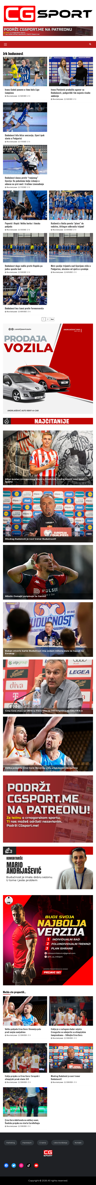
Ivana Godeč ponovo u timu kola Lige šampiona (22, 91)
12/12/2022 (23, 230)
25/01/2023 (23, 96)
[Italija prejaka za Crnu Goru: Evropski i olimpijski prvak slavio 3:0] (25, 1058)
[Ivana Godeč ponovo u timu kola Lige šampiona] (25, 71)
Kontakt (78, 1143)
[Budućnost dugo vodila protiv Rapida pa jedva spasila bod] (25, 247)
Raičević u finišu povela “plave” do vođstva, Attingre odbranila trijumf (67, 225)
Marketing (10, 1143)
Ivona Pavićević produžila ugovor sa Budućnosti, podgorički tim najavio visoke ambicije (70, 93)
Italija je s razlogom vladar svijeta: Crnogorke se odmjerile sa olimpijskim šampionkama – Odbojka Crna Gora (68, 1032)
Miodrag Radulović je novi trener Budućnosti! (65, 1077)
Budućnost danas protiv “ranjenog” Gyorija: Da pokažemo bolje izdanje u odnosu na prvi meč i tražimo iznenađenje (24, 181)
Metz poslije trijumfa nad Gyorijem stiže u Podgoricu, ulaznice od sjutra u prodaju (71, 267)
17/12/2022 (23, 142)
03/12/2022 (69, 230)
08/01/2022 (23, 312)
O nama (42, 1143)
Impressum (27, 1143)
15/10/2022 (23, 272)
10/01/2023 (69, 99)
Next (52, 319)
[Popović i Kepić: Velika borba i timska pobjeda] (25, 205)
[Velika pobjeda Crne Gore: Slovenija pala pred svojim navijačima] (25, 1011)
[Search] (90, 44)
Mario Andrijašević (12, 96)
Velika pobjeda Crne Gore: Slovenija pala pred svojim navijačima (23, 1030)
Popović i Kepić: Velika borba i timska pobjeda (22, 225)
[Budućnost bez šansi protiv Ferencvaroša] (25, 290)
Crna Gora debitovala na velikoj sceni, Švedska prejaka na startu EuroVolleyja (22, 1121)
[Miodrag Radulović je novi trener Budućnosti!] (71, 1058)
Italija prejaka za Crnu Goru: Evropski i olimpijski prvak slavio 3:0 (22, 1077)
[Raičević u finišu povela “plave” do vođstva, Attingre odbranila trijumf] (71, 205)
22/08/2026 (23, 1035)
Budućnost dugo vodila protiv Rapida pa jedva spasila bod (23, 267)
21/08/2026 (23, 1126)
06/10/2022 (69, 272)
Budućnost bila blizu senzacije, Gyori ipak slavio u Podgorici (24, 137)
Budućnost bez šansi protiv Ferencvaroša (24, 308)
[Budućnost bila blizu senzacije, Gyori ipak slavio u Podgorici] (25, 117)
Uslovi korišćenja (60, 1143)
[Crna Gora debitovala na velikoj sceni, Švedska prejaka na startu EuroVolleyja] (25, 1102)
